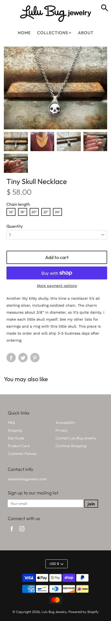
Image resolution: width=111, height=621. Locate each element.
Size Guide (16, 438)
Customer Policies (22, 453)
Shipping (15, 430)
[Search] (104, 8)
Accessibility (65, 422)
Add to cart (57, 257)
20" (34, 212)
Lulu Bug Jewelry (54, 612)
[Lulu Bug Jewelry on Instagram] (22, 532)
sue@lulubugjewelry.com (27, 479)
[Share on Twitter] (23, 357)
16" (11, 212)
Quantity (14, 226)
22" (45, 212)
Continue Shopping (71, 445)
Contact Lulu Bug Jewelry (76, 438)
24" (57, 212)
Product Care (19, 445)
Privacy (62, 430)
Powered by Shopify (83, 612)
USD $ (54, 563)
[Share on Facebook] (11, 357)
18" (22, 212)
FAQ (11, 422)
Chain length (18, 204)
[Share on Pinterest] (34, 357)
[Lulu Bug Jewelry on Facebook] (12, 532)
